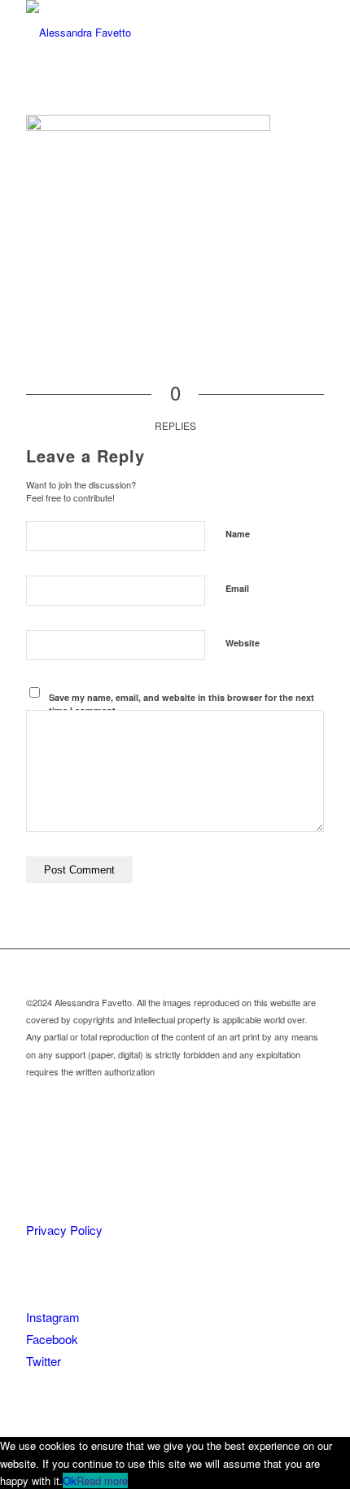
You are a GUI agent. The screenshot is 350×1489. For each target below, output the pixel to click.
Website (242, 643)
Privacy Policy (64, 1229)
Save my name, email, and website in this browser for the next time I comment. (181, 704)
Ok (70, 1480)
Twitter (43, 1360)
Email (237, 588)
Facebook (52, 1338)
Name (237, 534)
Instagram (53, 1316)
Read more (102, 1480)
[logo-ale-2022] (145, 32)
